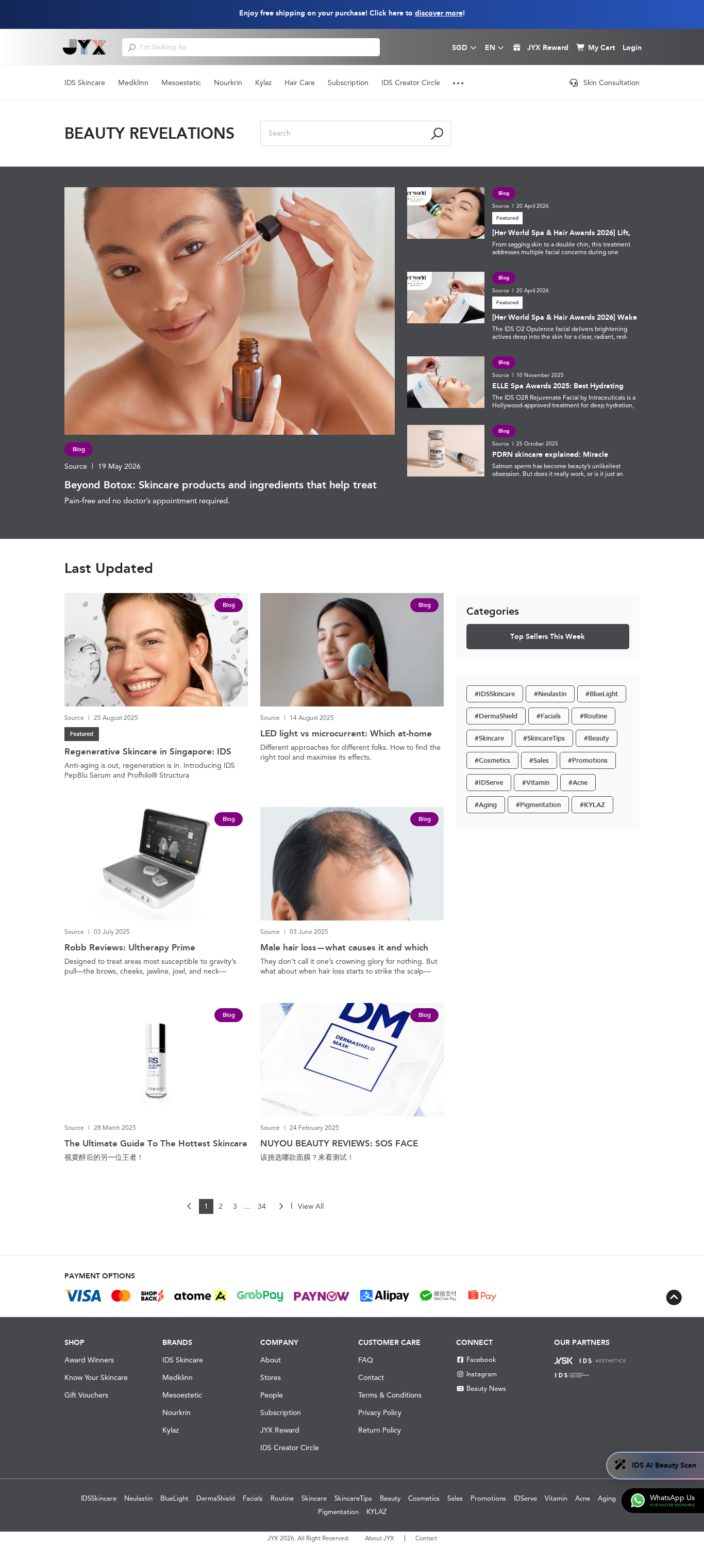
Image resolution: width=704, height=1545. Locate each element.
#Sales (539, 760)
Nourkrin (228, 82)
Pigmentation (338, 1512)
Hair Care (299, 82)
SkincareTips (353, 1498)
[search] (132, 47)
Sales (455, 1498)
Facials (253, 1498)
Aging (607, 1498)
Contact (371, 1377)
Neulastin (138, 1498)
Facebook (481, 1359)
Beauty (390, 1498)
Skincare (314, 1498)
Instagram (481, 1374)
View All (311, 1206)
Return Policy (379, 1430)
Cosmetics (424, 1498)
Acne (582, 1498)
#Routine (593, 716)
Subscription (348, 82)
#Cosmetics (492, 760)
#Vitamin (535, 782)
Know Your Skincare (96, 1377)
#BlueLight (601, 694)
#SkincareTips (544, 738)
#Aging (486, 805)
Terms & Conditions (390, 1395)
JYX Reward (279, 1430)
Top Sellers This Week (547, 636)
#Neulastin (550, 694)
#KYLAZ (592, 805)
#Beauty (596, 738)
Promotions (488, 1498)
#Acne (578, 782)
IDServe (525, 1498)
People (271, 1395)
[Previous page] (189, 1206)
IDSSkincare (98, 1498)
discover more (439, 13)
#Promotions (588, 760)
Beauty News (486, 1388)
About (270, 1360)
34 (262, 1206)
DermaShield (215, 1498)
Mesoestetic (181, 82)
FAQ (365, 1360)
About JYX (379, 1538)
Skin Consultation (611, 82)
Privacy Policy (379, 1412)
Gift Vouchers (86, 1395)
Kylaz (263, 82)
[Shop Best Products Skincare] (84, 47)
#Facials (549, 716)
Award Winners (89, 1360)
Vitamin (556, 1498)
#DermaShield (496, 716)
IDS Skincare (84, 82)
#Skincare (489, 738)
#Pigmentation (538, 805)
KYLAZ (376, 1512)
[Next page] (281, 1206)
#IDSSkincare (495, 694)
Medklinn (133, 82)
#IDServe (489, 782)
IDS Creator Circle (410, 82)
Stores (270, 1377)
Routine (282, 1498)
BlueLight (174, 1498)
